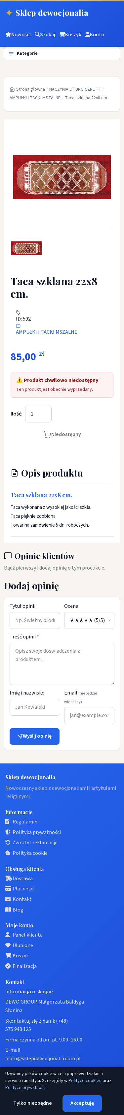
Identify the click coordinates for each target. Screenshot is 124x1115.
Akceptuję (82, 1103)
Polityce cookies (85, 1080)
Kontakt (22, 899)
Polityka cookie (30, 853)
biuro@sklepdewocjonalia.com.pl (43, 1058)
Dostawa (23, 878)
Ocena (71, 606)
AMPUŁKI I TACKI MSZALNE (35, 98)
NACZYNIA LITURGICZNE (72, 89)
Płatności (23, 888)
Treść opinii (24, 636)
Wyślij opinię (37, 736)
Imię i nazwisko (27, 693)
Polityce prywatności (26, 1087)
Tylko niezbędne (32, 1103)
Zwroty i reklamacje (35, 842)
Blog (18, 910)
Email (80, 697)
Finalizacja (25, 966)
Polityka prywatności (37, 832)
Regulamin (25, 821)
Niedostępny (66, 434)
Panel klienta (28, 935)
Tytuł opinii (22, 606)
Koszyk (21, 955)
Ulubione (23, 945)
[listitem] (26, 248)
